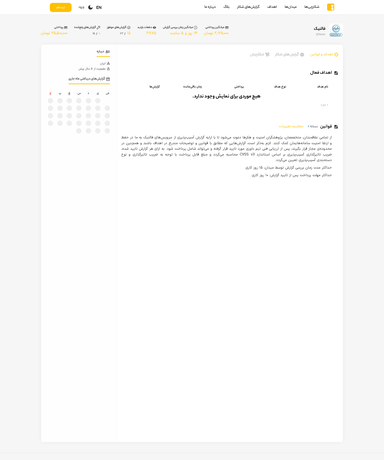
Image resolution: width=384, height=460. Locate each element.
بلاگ (227, 7)
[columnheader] (310, 86)
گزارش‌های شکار (248, 7)
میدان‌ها (291, 7)
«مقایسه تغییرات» (291, 126)
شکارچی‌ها (311, 7)
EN (99, 8)
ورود (81, 7)
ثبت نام (60, 7)
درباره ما (210, 7)
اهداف (272, 7)
